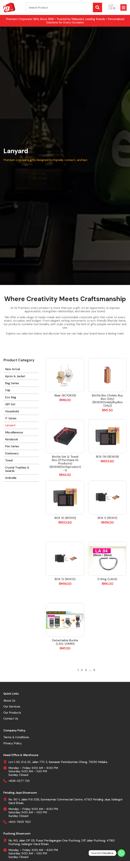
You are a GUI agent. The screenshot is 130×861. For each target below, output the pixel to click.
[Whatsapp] (121, 853)
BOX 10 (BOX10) (65, 518)
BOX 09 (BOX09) (107, 457)
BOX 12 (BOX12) (65, 579)
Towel (9, 460)
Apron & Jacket (15, 376)
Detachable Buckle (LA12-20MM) (65, 642)
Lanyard (10, 425)
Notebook (11, 439)
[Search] (97, 7)
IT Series (10, 418)
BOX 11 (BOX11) (107, 518)
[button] (123, 7)
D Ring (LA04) (107, 579)
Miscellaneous (14, 432)
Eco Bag (10, 397)
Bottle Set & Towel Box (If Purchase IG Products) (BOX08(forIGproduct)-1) (65, 463)
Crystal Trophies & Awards (17, 469)
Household (12, 411)
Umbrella (10, 478)
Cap (7, 390)
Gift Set (10, 404)
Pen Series (12, 446)
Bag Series (12, 383)
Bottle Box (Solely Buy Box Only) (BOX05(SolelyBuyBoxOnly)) (107, 400)
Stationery (12, 453)
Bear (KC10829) (65, 395)
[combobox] (59, 7)
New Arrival (12, 369)
